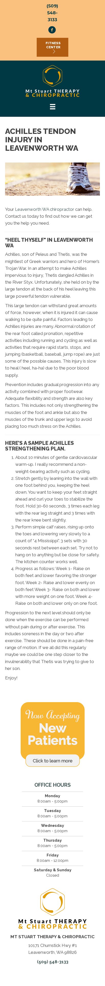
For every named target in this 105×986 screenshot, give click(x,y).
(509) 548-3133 (52, 12)
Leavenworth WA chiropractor (44, 209)
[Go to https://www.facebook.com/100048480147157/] (52, 30)
